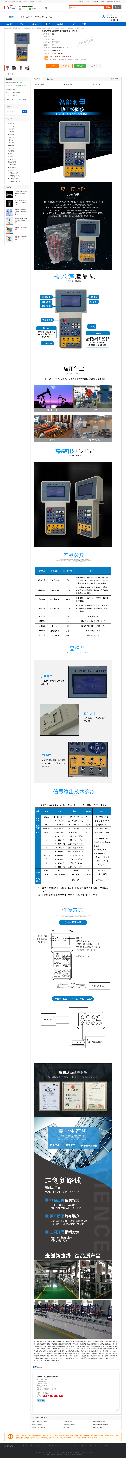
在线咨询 (24, 99)
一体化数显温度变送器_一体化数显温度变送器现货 (21, 211)
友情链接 (63, 1452)
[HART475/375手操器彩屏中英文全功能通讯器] (9, 203)
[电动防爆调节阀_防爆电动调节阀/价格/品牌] (9, 221)
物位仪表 (11, 129)
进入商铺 (94, 66)
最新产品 (91, 1452)
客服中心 (109, 1)
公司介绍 (22, 24)
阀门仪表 (11, 145)
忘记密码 (38, 1)
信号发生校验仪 (37, 1424)
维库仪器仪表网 (17, 28)
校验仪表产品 (12, 167)
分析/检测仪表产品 (14, 181)
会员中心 (80, 1)
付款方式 (55, 1452)
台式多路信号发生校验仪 (40, 1421)
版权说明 (77, 1452)
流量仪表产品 (12, 159)
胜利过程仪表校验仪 (99, 1421)
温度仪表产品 (12, 165)
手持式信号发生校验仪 (39, 1427)
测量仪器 (11, 148)
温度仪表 (11, 134)
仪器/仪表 (11, 123)
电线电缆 (11, 151)
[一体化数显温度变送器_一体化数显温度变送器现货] (9, 212)
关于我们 (34, 1452)
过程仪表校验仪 (67, 1427)
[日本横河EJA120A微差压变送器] (9, 238)
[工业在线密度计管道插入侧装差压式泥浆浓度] (9, 194)
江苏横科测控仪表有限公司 (39, 28)
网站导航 (118, 1)
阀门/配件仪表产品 (14, 178)
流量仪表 (11, 126)
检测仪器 (11, 142)
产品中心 (47, 24)
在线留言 (72, 24)
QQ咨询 (66, 66)
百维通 (87, 1)
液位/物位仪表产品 (14, 176)
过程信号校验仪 (26, 28)
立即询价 (52, 66)
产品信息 (37, 79)
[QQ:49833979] (41, 1400)
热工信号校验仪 (67, 1421)
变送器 (10, 154)
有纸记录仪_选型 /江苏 (21, 227)
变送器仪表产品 (13, 173)
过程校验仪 (56, 28)
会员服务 (94, 1)
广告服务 (102, 1)
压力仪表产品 (12, 162)
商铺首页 (9, 24)
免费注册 (32, 1)
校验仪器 (11, 137)
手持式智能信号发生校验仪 (101, 1424)
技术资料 (60, 24)
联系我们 (85, 24)
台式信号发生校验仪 (69, 1424)
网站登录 (25, 1)
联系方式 (50, 79)
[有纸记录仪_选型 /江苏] (9, 230)
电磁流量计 (11, 156)
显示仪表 (11, 140)
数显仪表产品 (12, 170)
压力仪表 (11, 131)
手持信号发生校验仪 (99, 1427)
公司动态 (34, 24)
